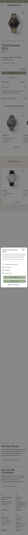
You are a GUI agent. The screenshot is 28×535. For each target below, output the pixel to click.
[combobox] (23, 249)
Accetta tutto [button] (14, 277)
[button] (14, 285)
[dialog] (14, 267)
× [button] (24, 249)
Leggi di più (5, 261)
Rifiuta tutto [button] (14, 281)
